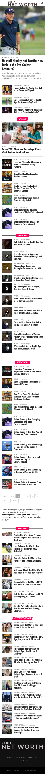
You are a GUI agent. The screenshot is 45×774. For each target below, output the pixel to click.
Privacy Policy (33, 757)
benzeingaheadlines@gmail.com (16, 515)
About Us (10, 757)
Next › (6, 501)
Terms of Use (20, 757)
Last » (14, 501)
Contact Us (24, 760)
